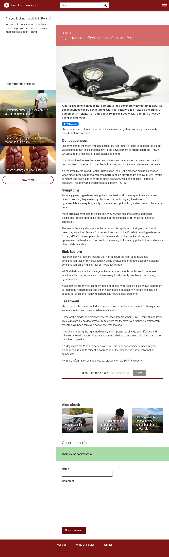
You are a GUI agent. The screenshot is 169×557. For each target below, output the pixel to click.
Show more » (28, 180)
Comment (68, 481)
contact (107, 544)
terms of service (85, 544)
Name (65, 468)
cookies (62, 544)
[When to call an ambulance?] (77, 420)
